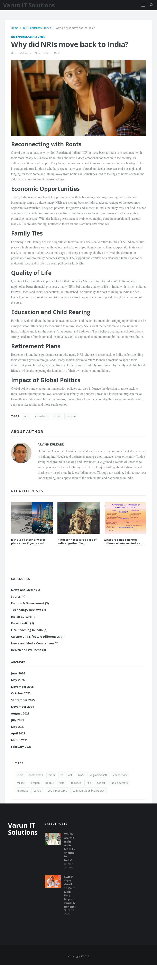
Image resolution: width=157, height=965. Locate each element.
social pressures (57, 790)
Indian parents (119, 783)
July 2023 (17, 720)
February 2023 (21, 747)
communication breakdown (88, 790)
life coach (75, 783)
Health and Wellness (28, 650)
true (61, 783)
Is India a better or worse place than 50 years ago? (28, 541)
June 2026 (18, 673)
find (89, 783)
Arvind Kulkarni (23, 52)
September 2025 (23, 700)
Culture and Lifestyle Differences (38, 636)
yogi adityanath (99, 775)
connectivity (120, 775)
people (49, 783)
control (38, 790)
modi (52, 775)
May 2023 (18, 727)
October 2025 (20, 693)
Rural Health (22, 623)
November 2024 (22, 707)
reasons (71, 416)
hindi (81, 775)
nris (26, 416)
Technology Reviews (28, 610)
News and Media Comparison (34, 643)
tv (62, 775)
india (57, 416)
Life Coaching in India (29, 630)
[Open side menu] (143, 5)
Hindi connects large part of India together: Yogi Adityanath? (77, 541)
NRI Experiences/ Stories (37, 28)
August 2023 (20, 713)
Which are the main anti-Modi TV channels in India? (70, 847)
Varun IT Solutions (29, 5)
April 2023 (18, 733)
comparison (36, 775)
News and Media (25, 590)
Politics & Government (30, 603)
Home (15, 28)
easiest (101, 783)
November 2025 (22, 687)
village (21, 783)
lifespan (35, 783)
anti (70, 775)
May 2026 (18, 680)
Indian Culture (23, 617)
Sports (18, 596)
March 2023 (19, 740)
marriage (22, 790)
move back (41, 416)
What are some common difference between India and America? (124, 541)
